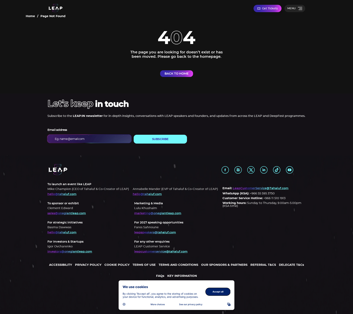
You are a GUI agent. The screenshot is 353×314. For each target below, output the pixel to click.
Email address (57, 129)
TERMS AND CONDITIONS (178, 264)
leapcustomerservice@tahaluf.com (161, 251)
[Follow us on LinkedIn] (264, 170)
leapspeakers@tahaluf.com (155, 232)
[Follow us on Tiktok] (276, 170)
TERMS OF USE (144, 264)
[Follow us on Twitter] (251, 170)
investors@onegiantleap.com (69, 251)
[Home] (55, 8)
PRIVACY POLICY (88, 264)
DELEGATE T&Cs (291, 264)
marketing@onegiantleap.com (157, 213)
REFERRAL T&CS (263, 264)
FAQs (160, 275)
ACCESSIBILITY (60, 264)
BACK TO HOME (177, 73)
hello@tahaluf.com (61, 194)
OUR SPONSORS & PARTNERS (224, 264)
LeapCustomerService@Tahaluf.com (260, 188)
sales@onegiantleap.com (66, 213)
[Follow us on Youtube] (289, 170)
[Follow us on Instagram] (238, 170)
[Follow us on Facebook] (225, 170)
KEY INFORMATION (182, 275)
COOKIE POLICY (117, 264)
